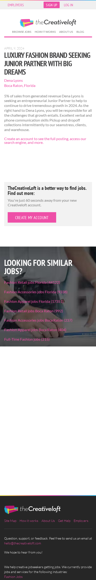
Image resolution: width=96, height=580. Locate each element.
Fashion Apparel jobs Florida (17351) (34, 301)
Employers (16, 5)
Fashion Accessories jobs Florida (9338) (36, 292)
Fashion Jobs (13, 577)
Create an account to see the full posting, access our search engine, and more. (45, 140)
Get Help (64, 521)
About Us (66, 31)
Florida (29, 85)
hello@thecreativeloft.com (22, 543)
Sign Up (51, 5)
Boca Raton (13, 85)
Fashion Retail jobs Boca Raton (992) (33, 311)
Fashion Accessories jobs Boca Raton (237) (38, 320)
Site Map (10, 521)
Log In (68, 5)
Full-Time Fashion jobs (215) (27, 339)
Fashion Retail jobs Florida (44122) (32, 282)
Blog (80, 31)
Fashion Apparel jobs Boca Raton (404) (35, 329)
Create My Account (32, 217)
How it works (45, 31)
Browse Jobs (21, 31)
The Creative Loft (48, 23)
